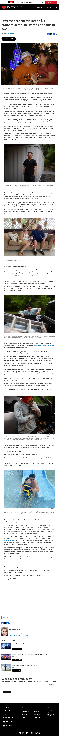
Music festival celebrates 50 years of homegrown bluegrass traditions (29, 654)
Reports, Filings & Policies (37, 718)
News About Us (25, 711)
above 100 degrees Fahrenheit (45, 345)
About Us (24, 707)
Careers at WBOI (37, 714)
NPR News (3, 16)
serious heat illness (23, 380)
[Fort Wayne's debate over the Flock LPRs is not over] (6, 667)
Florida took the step (10, 540)
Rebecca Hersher (10, 33)
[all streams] (57, 7)
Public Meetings (49, 707)
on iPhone (10, 725)
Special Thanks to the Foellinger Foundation (50, 711)
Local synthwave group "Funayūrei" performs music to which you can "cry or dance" (32, 643)
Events (23, 717)
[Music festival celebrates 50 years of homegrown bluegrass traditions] (6, 657)
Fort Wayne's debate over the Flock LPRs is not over (25, 665)
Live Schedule (37, 707)
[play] (4, 7)
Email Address (6, 686)
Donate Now (51, 2)
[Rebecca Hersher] (4, 631)
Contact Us (24, 714)
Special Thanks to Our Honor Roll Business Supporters (50, 715)
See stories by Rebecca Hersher (18, 635)
